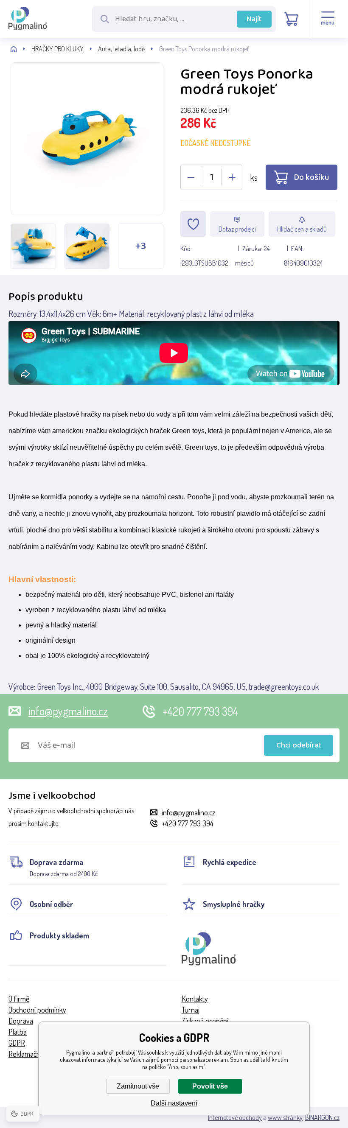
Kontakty (195, 998)
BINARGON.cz (322, 1117)
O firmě (18, 998)
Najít (254, 19)
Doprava (20, 1020)
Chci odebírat (298, 745)
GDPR (16, 1042)
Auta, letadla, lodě (121, 49)
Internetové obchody (235, 1117)
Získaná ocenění (205, 1020)
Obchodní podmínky (37, 1009)
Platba (17, 1031)
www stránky (285, 1117)
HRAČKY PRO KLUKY (57, 49)
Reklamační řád (30, 1053)
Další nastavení (174, 1103)
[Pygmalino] (21, 49)
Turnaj (190, 1009)
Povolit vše (210, 1086)
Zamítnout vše (138, 1086)
